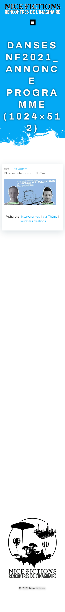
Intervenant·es (30, 216)
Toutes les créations (32, 221)
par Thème (50, 216)
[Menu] (33, 22)
